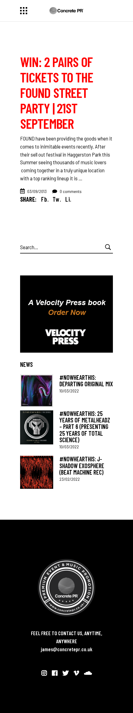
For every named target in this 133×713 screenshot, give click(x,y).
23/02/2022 (69, 479)
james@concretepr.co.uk (66, 649)
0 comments (70, 191)
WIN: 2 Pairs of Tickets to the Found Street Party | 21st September (56, 92)
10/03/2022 (69, 390)
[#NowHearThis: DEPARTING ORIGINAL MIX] (36, 390)
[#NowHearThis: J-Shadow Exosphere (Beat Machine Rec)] (36, 472)
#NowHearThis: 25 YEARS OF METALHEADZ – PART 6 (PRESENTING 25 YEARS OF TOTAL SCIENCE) (84, 426)
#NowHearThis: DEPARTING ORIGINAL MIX (86, 381)
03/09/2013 (37, 191)
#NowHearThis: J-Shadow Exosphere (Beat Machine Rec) (81, 465)
